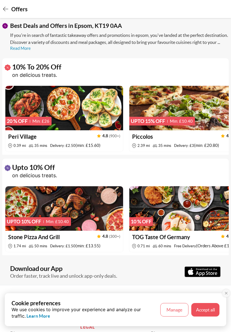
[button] (64, 119)
